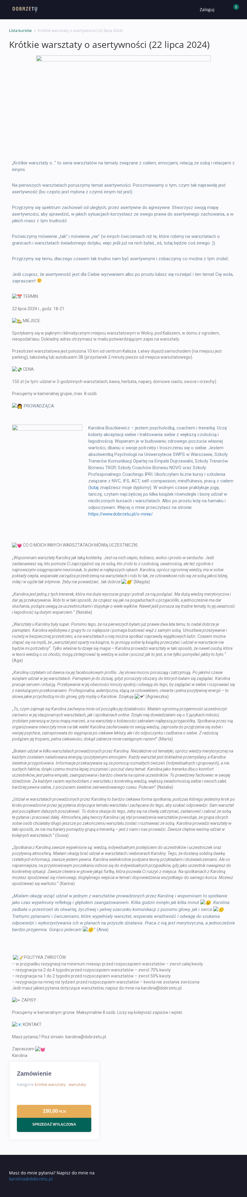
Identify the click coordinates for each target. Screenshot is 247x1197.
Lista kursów (20, 30)
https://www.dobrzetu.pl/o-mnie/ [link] (120, 514)
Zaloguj (207, 9)
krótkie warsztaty (50, 1084)
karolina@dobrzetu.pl (31, 1179)
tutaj (94, 487)
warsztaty (77, 1084)
